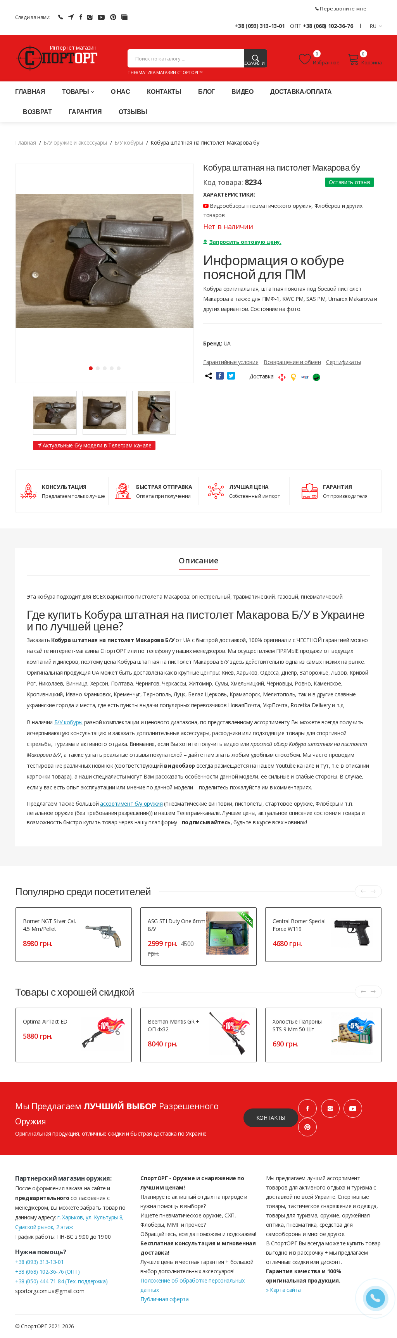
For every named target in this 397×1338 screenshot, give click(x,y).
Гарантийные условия (230, 362)
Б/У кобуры (68, 722)
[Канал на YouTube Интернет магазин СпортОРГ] (101, 17)
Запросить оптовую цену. (245, 241)
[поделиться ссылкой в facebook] (220, 376)
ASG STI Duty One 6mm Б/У (176, 924)
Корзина (371, 62)
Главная (30, 91)
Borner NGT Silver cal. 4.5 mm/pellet (49, 924)
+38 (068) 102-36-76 (328, 25)
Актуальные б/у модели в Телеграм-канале (96, 445)
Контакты (164, 91)
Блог (206, 91)
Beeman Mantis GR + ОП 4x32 (173, 1025)
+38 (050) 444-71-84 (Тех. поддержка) (61, 1281)
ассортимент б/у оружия (131, 803)
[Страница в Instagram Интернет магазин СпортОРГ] (90, 17)
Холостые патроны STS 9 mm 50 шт (297, 1025)
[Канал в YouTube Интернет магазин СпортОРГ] (352, 1108)
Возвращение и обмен (292, 362)
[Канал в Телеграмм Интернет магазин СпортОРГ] (71, 17)
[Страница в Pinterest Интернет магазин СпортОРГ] (307, 1127)
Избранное (326, 62)
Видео (242, 91)
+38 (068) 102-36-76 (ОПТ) (47, 1271)
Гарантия (85, 111)
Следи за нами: (32, 17)
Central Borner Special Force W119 (299, 924)
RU (373, 25)
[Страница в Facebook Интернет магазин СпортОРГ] (80, 17)
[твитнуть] (231, 376)
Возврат (37, 111)
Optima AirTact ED (45, 1021)
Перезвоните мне (342, 8)
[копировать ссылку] (208, 376)
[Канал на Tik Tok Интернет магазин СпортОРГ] (124, 17)
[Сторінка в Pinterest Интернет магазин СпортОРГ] (113, 17)
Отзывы (133, 111)
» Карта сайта (283, 1289)
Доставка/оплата (300, 91)
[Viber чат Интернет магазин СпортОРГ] (60, 17)
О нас (120, 91)
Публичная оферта (164, 1299)
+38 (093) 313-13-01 (260, 25)
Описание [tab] (198, 561)
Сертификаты (343, 362)
